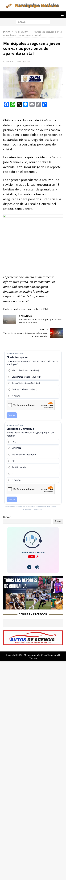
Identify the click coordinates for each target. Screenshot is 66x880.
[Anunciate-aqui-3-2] (33, 643)
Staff (27, 61)
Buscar (7, 516)
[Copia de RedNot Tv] (33, 607)
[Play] (29, 567)
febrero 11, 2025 (13, 61)
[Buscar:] (33, 21)
